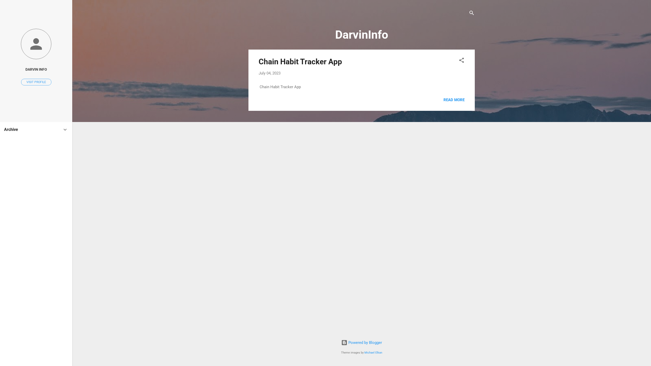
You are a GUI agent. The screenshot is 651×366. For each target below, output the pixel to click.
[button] (461, 61)
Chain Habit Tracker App (300, 61)
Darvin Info (36, 69)
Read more (454, 100)
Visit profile (36, 82)
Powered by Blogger (364, 342)
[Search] (472, 14)
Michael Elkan (373, 352)
